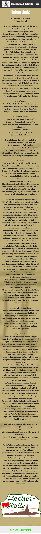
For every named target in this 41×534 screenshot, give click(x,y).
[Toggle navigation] (37, 3)
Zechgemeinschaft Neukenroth (22, 4)
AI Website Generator (20, 530)
